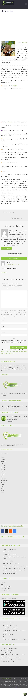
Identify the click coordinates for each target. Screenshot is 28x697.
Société (2, 490)
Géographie (3, 473)
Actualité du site (4, 454)
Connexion (3, 584)
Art (1, 456)
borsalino (14, 85)
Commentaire (4, 289)
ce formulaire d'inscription (12, 408)
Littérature (3, 478)
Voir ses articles (6, 248)
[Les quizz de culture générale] (11, 385)
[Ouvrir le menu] (26, 4)
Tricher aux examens (14, 563)
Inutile (2, 476)
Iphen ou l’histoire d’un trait (7, 650)
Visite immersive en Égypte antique (9, 648)
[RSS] (10, 531)
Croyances (3, 461)
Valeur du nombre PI (12, 554)
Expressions (3, 469)
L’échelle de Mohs (12, 549)
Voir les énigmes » (10, 421)
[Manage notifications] (24, 694)
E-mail (2, 327)
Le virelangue (10, 561)
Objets (2, 486)
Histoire (2, 475)
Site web (3, 332)
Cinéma (2, 457)
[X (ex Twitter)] (6, 531)
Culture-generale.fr (6, 678)
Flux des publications (5, 586)
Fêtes (2, 471)
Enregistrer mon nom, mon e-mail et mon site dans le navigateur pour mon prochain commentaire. (13, 341)
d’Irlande (9, 122)
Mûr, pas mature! (13, 573)
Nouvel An (24, 42)
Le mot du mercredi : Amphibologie (19, 565)
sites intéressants (14, 687)
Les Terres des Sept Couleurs (7, 661)
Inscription (3, 582)
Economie (3, 465)
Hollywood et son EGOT (6, 652)
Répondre (4, 272)
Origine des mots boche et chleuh (18, 568)
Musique (3, 482)
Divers (2, 463)
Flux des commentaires (6, 588)
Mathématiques (4, 480)
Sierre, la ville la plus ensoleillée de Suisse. (10, 657)
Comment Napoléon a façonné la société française (12, 659)
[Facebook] (2, 531)
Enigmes (3, 467)
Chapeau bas (7, 10)
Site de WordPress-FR (6, 590)
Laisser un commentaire (14, 258)
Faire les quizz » (4, 395)
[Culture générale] (8, 3)
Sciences (3, 488)
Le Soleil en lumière (12, 552)
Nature (2, 484)
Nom (2, 321)
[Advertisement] (14, 27)
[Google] (14, 531)
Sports (2, 492)
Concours (3, 459)
